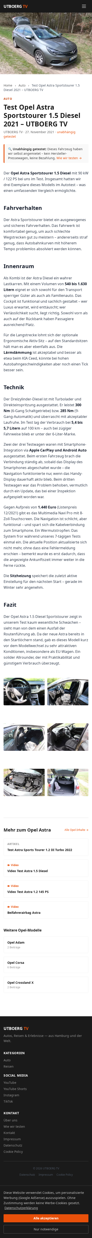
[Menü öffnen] (83, 6)
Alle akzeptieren (46, 1218)
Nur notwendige (46, 1229)
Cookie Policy (13, 1151)
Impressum (12, 1139)
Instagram (11, 1095)
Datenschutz (13, 1145)
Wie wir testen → (69, 158)
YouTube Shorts (15, 1089)
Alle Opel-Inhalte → (76, 830)
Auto (22, 85)
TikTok (8, 1101)
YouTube (10, 1082)
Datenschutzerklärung (21, 1208)
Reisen (9, 1066)
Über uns (10, 1120)
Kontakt (9, 1133)
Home (8, 85)
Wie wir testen (14, 1126)
